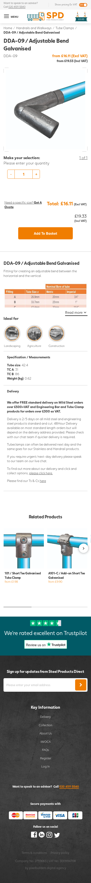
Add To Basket (45, 233)
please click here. (41, 473)
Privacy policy (60, 853)
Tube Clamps (65, 28)
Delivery (45, 717)
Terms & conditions (34, 853)
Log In (45, 766)
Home (8, 28)
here (43, 481)
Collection (45, 725)
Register (45, 758)
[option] (46, 174)
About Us (45, 733)
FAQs (45, 750)
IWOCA (46, 741)
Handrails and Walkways (34, 28)
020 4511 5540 (16, 6)
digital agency (56, 868)
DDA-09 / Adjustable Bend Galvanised (32, 32)
